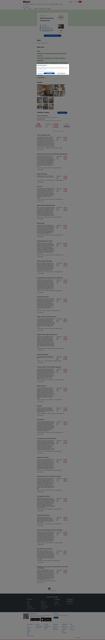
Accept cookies (49, 73)
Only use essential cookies (61, 73)
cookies (42, 67)
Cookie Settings (40, 73)
